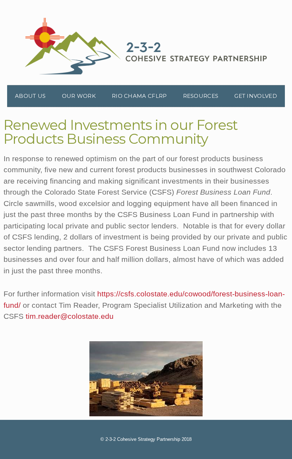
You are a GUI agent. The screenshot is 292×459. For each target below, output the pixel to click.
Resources (201, 96)
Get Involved (255, 96)
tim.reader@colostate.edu (70, 316)
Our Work (79, 96)
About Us (30, 96)
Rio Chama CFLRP (139, 96)
